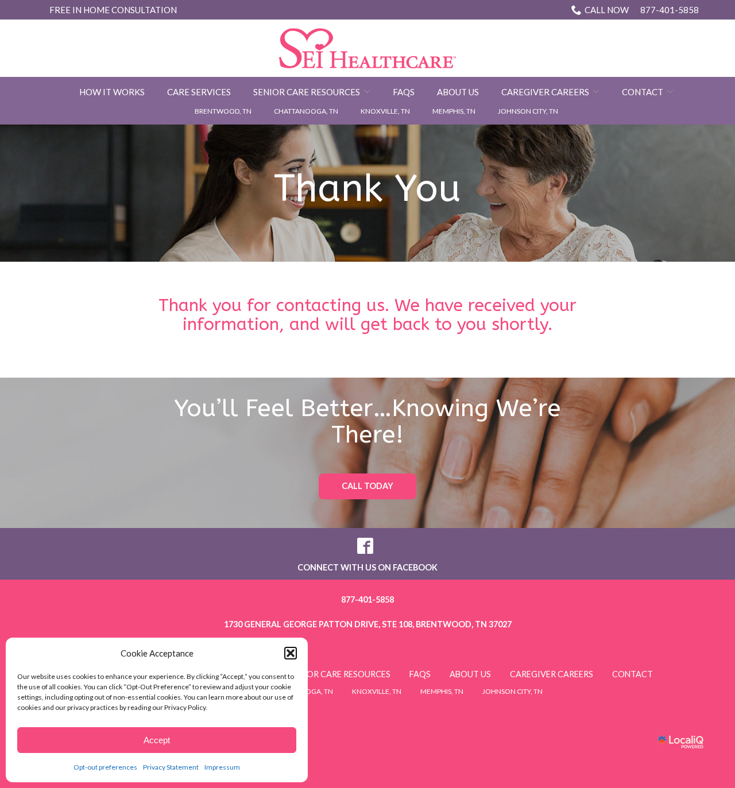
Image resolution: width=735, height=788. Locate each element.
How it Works (112, 92)
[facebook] (365, 546)
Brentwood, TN (223, 111)
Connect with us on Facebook (367, 567)
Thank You (367, 188)
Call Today (367, 486)
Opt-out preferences (105, 767)
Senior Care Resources (306, 92)
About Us (458, 92)
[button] (290, 653)
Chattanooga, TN (306, 111)
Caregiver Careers (545, 92)
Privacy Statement (171, 767)
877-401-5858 (642, 10)
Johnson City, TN (528, 111)
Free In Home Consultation (113, 10)
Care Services (199, 92)
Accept (157, 740)
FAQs (404, 92)
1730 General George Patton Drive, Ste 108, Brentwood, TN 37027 (368, 624)
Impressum (222, 767)
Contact (642, 92)
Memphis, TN (453, 111)
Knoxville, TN (385, 111)
